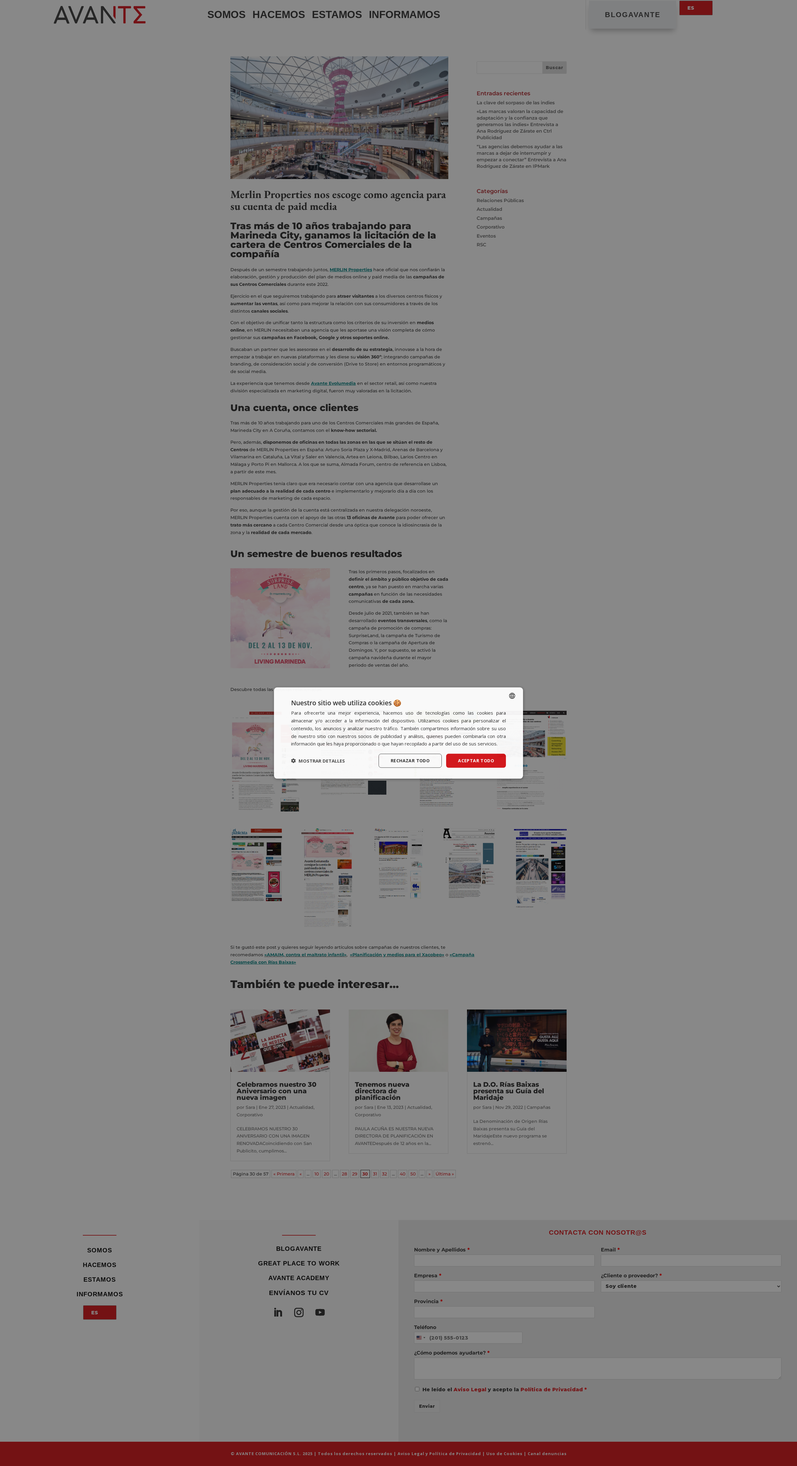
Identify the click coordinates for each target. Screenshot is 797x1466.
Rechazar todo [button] (410, 761)
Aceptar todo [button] (476, 761)
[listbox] (512, 696)
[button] (318, 761)
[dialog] (398, 733)
